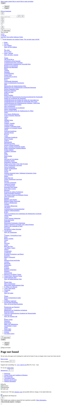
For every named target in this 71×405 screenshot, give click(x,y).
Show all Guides (8, 293)
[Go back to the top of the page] (2, 398)
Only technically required (7, 401)
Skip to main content (6, 1)
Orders (21, 37)
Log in (2, 34)
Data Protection (8, 376)
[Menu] (2, 13)
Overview (3, 37)
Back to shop (4, 359)
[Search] (19, 16)
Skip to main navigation (26, 1)
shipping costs (18, 392)
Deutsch (7, 6)
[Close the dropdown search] (22, 16)
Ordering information (10, 381)
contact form (10, 367)
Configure (17, 401)
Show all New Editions (10, 47)
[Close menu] (5, 234)
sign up (4, 35)
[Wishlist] (2, 25)
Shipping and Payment (10, 380)
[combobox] (9, 17)
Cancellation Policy (9, 378)
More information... (41, 400)
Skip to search (16, 1)
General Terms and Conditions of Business (16, 375)
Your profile (9, 37)
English (7, 8)
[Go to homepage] (6, 11)
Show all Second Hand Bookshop (13, 304)
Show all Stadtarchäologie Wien (13, 279)
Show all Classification (10, 232)
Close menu (7, 30)
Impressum (7, 373)
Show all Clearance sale (10, 316)
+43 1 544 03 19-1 (22, 365)
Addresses (16, 37)
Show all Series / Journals (11, 55)
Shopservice (4, 370)
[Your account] (2, 27)
